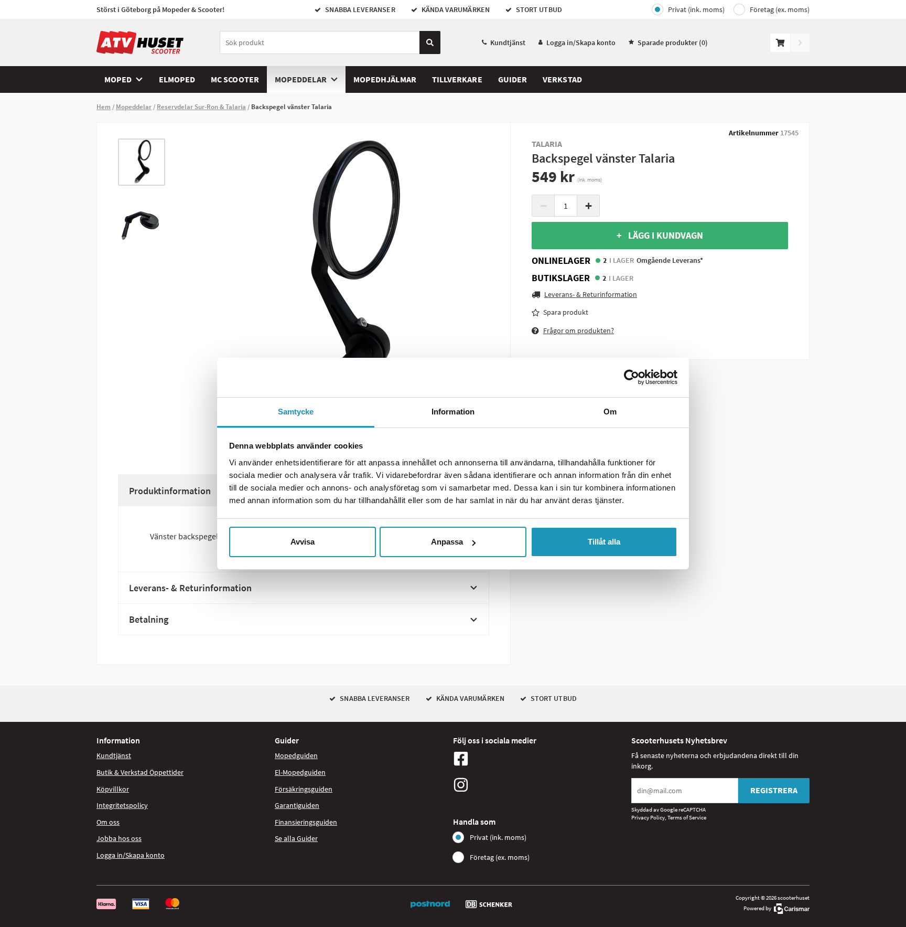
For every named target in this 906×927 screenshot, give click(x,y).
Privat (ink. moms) (696, 9)
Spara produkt (565, 312)
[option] (141, 162)
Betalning (148, 619)
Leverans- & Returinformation (190, 588)
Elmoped (177, 79)
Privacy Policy (648, 817)
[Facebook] (539, 758)
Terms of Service (686, 817)
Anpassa (447, 541)
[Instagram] (539, 785)
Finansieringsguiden (306, 822)
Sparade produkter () (673, 42)
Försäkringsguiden (303, 789)
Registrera (773, 790)
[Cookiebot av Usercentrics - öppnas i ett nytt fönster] (631, 377)
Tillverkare (457, 79)
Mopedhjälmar (384, 79)
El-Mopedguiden (300, 772)
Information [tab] (453, 411)
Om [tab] (610, 411)
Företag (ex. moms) (780, 9)
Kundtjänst (507, 42)
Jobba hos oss (119, 838)
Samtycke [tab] (296, 411)
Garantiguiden (297, 805)
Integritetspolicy (122, 805)
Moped (118, 79)
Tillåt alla (604, 541)
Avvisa (302, 541)
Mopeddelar (301, 79)
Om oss (108, 822)
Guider (512, 79)
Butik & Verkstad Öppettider (140, 772)
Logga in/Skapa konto (581, 42)
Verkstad (562, 79)
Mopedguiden (296, 755)
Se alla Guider (296, 838)
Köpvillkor (112, 789)
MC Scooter (235, 79)
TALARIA (547, 143)
